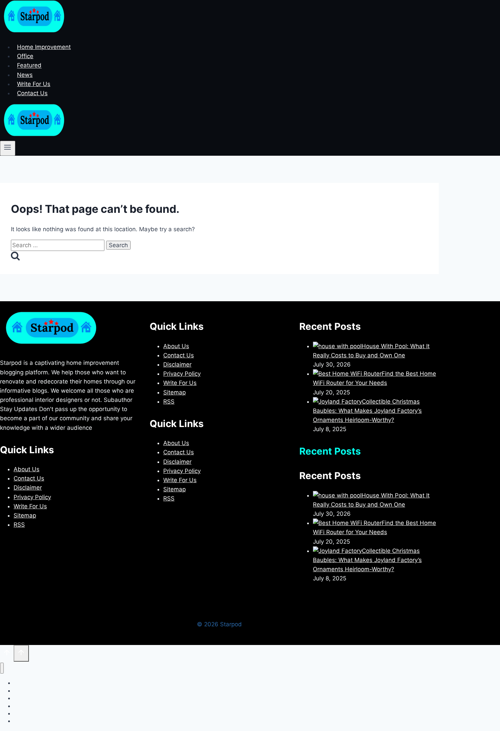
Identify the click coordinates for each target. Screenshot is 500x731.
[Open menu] (7, 148)
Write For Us (33, 84)
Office (25, 56)
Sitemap (25, 515)
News (25, 74)
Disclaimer (28, 487)
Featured (29, 65)
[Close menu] (2, 668)
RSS (19, 524)
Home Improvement (44, 47)
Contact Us (32, 93)
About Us (26, 469)
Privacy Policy (32, 497)
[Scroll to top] (7, 654)
